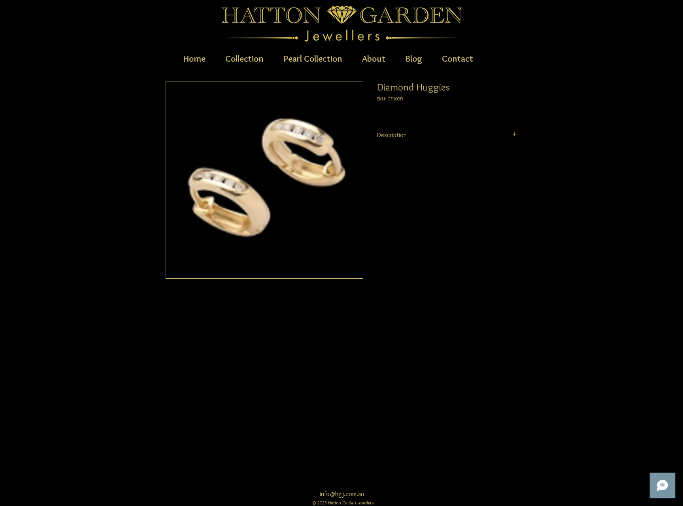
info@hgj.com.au (342, 494)
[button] (244, 57)
